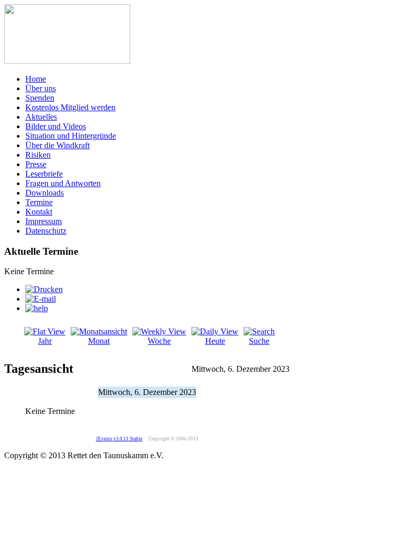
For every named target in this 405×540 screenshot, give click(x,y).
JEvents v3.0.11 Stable (119, 438)
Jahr (45, 340)
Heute (215, 340)
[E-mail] (40, 298)
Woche (159, 340)
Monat (99, 340)
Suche (259, 340)
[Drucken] (44, 289)
